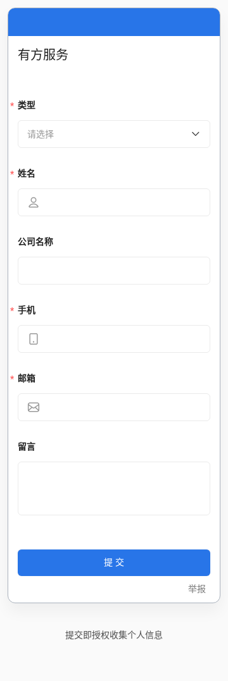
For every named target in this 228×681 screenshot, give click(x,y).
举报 (197, 589)
